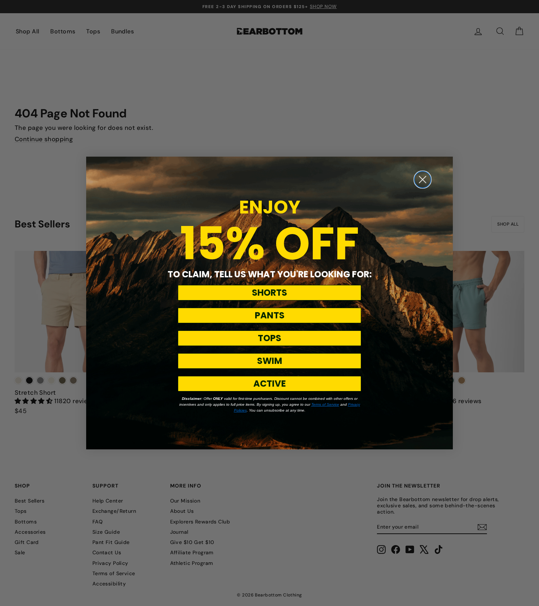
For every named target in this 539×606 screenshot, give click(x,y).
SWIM (269, 361)
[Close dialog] (422, 179)
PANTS (270, 315)
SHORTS (269, 292)
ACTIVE (269, 383)
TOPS (269, 338)
